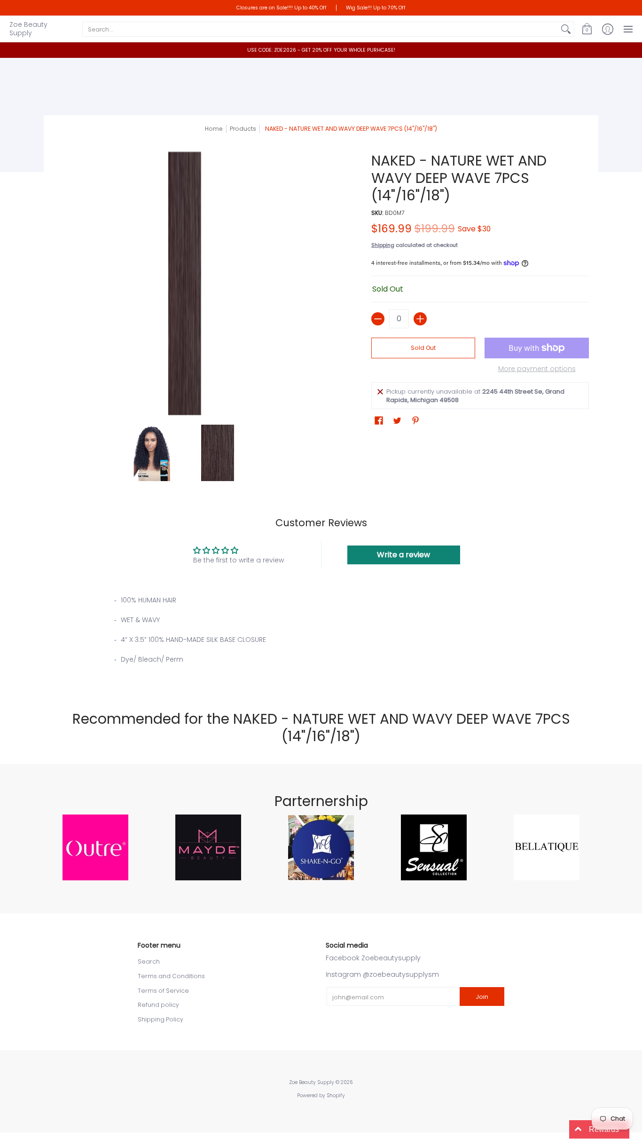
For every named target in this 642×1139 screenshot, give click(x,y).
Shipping (382, 245)
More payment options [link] (537, 369)
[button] (587, 29)
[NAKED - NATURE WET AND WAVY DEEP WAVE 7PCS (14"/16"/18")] (152, 453)
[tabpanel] (321, 637)
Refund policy (158, 1005)
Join (482, 997)
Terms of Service (163, 991)
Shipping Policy (160, 1019)
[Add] (420, 318)
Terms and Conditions (171, 976)
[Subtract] (377, 318)
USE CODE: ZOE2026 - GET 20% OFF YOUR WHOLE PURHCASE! (321, 50)
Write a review (403, 554)
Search (149, 961)
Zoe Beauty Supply (28, 29)
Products (243, 129)
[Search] (566, 29)
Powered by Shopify (321, 1095)
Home (214, 129)
